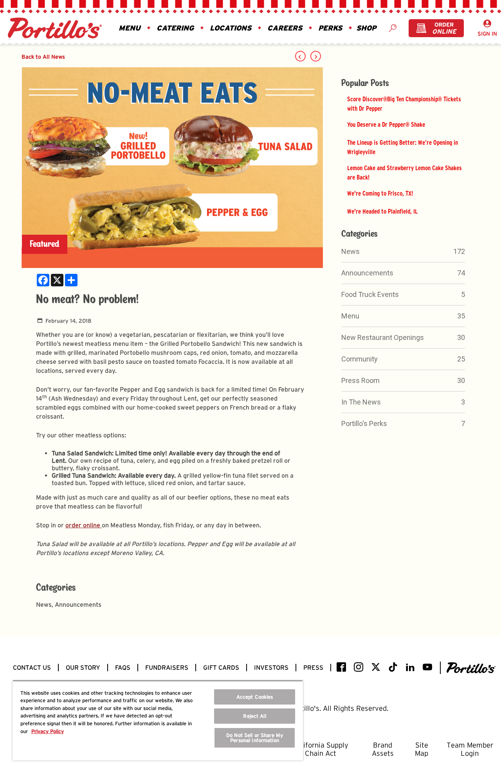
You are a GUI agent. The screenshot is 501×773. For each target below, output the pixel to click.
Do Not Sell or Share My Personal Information (254, 737)
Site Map (421, 749)
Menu (350, 316)
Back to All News (43, 56)
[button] (129, 28)
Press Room (360, 380)
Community (359, 359)
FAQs (122, 667)
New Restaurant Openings (382, 337)
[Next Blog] (315, 56)
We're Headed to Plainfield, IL (382, 211)
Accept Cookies (254, 697)
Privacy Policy (47, 731)
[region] (158, 720)
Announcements (367, 273)
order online (83, 525)
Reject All (254, 716)
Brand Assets (383, 749)
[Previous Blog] (300, 56)
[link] (43, 280)
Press (313, 667)
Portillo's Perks (364, 423)
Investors (271, 667)
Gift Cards (221, 667)
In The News (361, 402)
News (350, 251)
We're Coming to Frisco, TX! (380, 193)
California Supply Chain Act (320, 749)
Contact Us (32, 667)
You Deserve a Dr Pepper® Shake (386, 124)
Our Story (83, 667)
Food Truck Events (370, 294)
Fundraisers (166, 667)
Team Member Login (470, 749)
